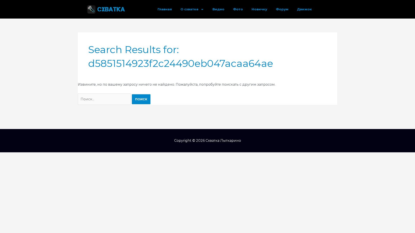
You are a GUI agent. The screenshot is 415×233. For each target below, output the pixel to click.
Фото (238, 9)
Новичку (259, 9)
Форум (282, 9)
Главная (165, 9)
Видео (218, 9)
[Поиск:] (105, 99)
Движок (304, 9)
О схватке (189, 9)
